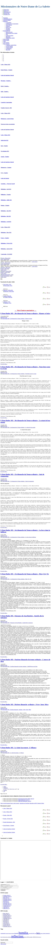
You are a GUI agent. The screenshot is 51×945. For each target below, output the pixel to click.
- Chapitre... (6, 80)
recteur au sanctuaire (8, 124)
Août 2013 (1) (6, 907)
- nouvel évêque (7, 118)
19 (10, 789)
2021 (5, 151)
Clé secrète (4, 887)
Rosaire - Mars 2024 (5, 268)
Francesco (10, 933)
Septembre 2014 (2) (7, 900)
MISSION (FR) (4, 317)
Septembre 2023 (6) (7, 918)
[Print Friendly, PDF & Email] (46, 287)
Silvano (25, 937)
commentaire (3, 933)
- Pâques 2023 (5, 113)
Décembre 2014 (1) (7, 898)
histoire (13, 933)
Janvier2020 (31, 933)
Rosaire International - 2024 (6, 275)
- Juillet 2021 (6, 200)
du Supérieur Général (7, 75)
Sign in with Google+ (14, 803)
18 (8, 789)
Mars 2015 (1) (6, 897)
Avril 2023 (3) (6, 922)
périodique (9, 937)
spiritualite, (31, 937)
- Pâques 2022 (5, 135)
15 (4, 789)
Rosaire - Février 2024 (5, 272)
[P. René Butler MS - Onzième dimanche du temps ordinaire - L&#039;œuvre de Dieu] (19, 666)
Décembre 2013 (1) (7, 903)
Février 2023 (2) (6, 924)
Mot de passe (4, 886)
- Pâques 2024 (5, 64)
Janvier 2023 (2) (6, 925)
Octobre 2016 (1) (6, 895)
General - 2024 (6, 107)
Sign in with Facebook (5, 803)
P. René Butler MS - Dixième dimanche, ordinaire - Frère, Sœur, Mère (24, 704)
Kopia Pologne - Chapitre (8, 825)
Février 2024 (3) (6, 914)
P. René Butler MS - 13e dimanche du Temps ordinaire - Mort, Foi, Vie (25, 574)
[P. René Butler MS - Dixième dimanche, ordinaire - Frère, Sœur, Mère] (16, 709)
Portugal (4, 937)
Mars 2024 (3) (6, 913)
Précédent (5, 787)
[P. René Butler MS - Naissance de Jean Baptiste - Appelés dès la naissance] (17, 622)
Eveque (7, 933)
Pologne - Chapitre (6, 69)
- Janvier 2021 (6, 248)
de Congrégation (6, 102)
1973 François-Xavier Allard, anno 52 (26, 798)
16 (5, 789)
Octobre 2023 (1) (6, 917)
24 (18, 789)
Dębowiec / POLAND (8, 290)
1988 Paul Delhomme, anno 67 (24, 801)
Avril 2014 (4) (6, 902)
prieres (6, 937)
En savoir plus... (4, 364)
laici (35, 933)
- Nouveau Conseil (8, 183)
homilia (24, 932)
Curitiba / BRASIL (7, 296)
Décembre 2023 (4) (7, 915)
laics (38, 933)
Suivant (5, 790)
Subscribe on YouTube (24, 803)
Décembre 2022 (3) (7, 926)
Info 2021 (4, 140)
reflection (17, 936)
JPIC (34, 933)
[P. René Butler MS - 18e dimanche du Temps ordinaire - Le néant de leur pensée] (18, 427)
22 (15, 789)
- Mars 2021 (6, 232)
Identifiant (4, 884)
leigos (2, 937)
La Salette (43, 933)
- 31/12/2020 (6, 254)
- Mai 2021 (6, 216)
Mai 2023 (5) (6, 921)
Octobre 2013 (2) (6, 906)
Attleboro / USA (6, 301)
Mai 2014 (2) (6, 901)
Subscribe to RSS (33, 803)
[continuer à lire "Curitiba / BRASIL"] (7, 297)
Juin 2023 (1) (6, 920)
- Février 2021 (6, 243)
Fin (4, 791)
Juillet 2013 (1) (6, 908)
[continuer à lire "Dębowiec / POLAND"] (8, 291)
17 (7, 789)
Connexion (3, 890)
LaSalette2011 (47, 933)
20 (11, 789)
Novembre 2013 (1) (7, 904)
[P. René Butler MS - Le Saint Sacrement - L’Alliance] (12, 752)
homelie (16, 933)
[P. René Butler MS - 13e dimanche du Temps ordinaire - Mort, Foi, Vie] (16, 579)
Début (4, 786)
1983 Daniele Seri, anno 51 (24, 799)
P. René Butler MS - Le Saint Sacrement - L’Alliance (18, 747)
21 (13, 789)
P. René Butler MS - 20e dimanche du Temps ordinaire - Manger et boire (25, 313)
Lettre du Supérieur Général (9, 828)
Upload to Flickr (40, 803)
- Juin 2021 (6, 210)
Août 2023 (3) (6, 919)
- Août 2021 (6, 189)
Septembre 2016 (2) (7, 896)
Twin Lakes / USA (7, 284)
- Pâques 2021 (5, 227)
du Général (5, 178)
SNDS (28, 937)
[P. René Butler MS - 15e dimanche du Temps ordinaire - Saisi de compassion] (17, 481)
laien (41, 933)
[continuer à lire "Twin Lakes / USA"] (7, 285)
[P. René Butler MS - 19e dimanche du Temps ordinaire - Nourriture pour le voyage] (18, 373)
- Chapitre (4, 145)
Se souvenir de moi (5, 888)
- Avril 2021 (6, 221)
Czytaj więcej (34, 261)
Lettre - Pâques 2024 (5, 259)
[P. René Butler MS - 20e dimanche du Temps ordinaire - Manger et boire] (16, 318)
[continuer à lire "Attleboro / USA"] (7, 303)
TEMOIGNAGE (35, 937)
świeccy (39, 937)
